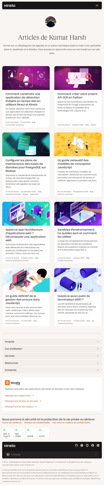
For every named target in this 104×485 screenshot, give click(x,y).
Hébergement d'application (18, 395)
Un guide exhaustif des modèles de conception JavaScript (74, 163)
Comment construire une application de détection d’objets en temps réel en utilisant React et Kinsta (23, 99)
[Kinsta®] (9, 5)
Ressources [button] (11, 362)
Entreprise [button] (10, 369)
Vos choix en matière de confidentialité (71, 422)
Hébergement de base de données (21, 401)
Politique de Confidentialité (37, 422)
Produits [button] (9, 341)
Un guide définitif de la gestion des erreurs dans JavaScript (23, 299)
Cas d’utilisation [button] (13, 348)
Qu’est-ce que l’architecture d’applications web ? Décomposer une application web (26, 235)
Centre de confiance (12, 422)
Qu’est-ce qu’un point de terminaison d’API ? (74, 297)
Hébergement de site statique (19, 406)
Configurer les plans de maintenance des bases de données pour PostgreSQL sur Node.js (26, 165)
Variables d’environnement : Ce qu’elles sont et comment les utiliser (77, 233)
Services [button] (9, 355)
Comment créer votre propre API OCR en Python (78, 95)
